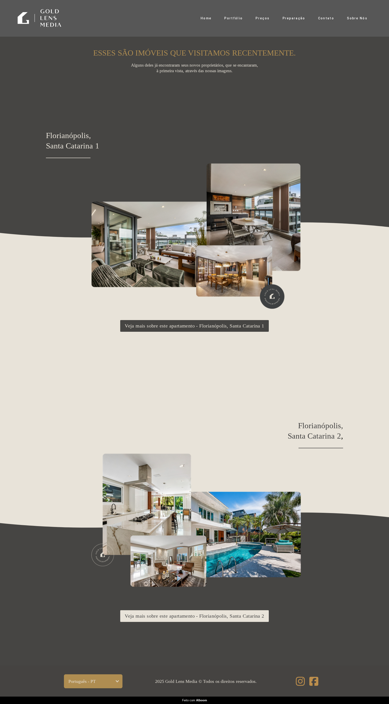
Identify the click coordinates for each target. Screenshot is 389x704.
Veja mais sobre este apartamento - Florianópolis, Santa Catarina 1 (194, 326)
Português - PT (82, 681)
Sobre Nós (357, 18)
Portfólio (233, 18)
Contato (326, 18)
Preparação (294, 18)
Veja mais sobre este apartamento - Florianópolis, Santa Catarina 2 (194, 616)
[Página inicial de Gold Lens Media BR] (45, 18)
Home (206, 18)
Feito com (194, 700)
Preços (262, 18)
